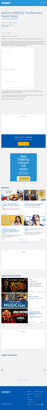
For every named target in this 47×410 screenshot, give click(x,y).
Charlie (25, 213)
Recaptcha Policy (38, 391)
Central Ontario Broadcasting (8, 403)
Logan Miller (4, 213)
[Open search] (44, 3)
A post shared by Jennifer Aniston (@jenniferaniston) (18, 87)
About (28, 397)
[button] (2, 369)
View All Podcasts (23, 380)
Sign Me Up (24, 178)
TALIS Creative (7, 404)
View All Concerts (23, 325)
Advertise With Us (30, 394)
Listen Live (23, 143)
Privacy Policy (38, 396)
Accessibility (30, 399)
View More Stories (23, 242)
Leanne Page (6, 26)
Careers (29, 391)
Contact (29, 404)
